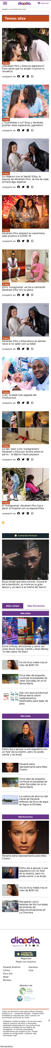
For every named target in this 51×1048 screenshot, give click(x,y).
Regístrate (26, 958)
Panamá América (11, 967)
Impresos (33, 967)
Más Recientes (36, 605)
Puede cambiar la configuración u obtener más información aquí (20, 1033)
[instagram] (38, 945)
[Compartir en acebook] (19, 76)
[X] (30, 945)
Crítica (6, 970)
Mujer (6, 976)
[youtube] (34, 945)
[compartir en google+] (28, 76)
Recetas (7, 980)
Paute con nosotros (26, 961)
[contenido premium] (25, 953)
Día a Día (7, 973)
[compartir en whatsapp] (32, 76)
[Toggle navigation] (5, 3)
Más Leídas (12, 605)
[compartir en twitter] (23, 76)
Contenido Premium (27, 535)
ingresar (45, 3)
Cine (31, 970)
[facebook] (26, 945)
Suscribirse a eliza (3, 523)
